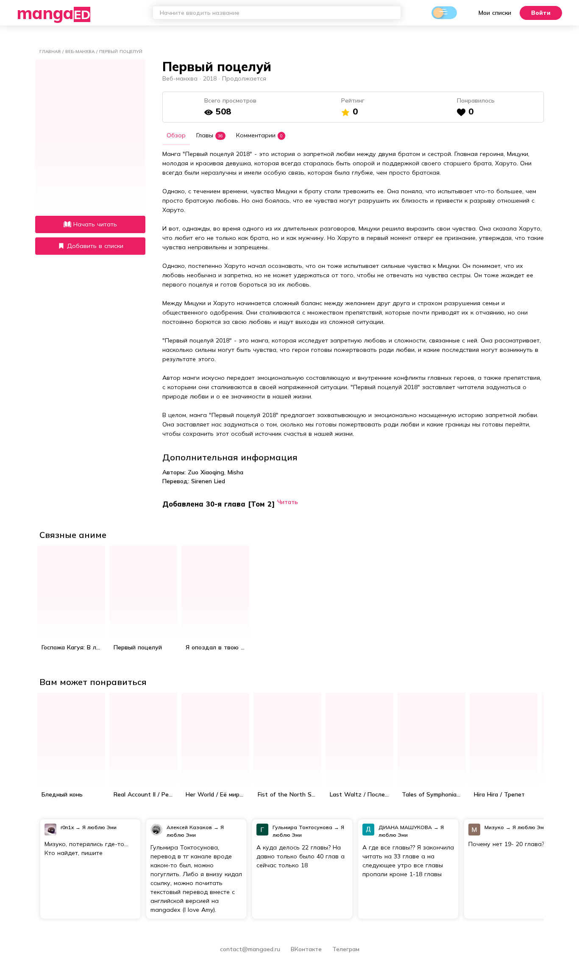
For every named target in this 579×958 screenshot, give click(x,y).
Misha (235, 472)
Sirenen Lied (208, 481)
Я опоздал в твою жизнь (217, 647)
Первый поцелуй (138, 647)
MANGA (53, 12)
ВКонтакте (307, 949)
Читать (287, 501)
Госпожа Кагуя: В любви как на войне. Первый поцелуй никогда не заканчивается (73, 647)
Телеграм (345, 949)
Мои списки (495, 13)
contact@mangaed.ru (250, 949)
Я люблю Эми (99, 827)
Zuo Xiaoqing (206, 472)
